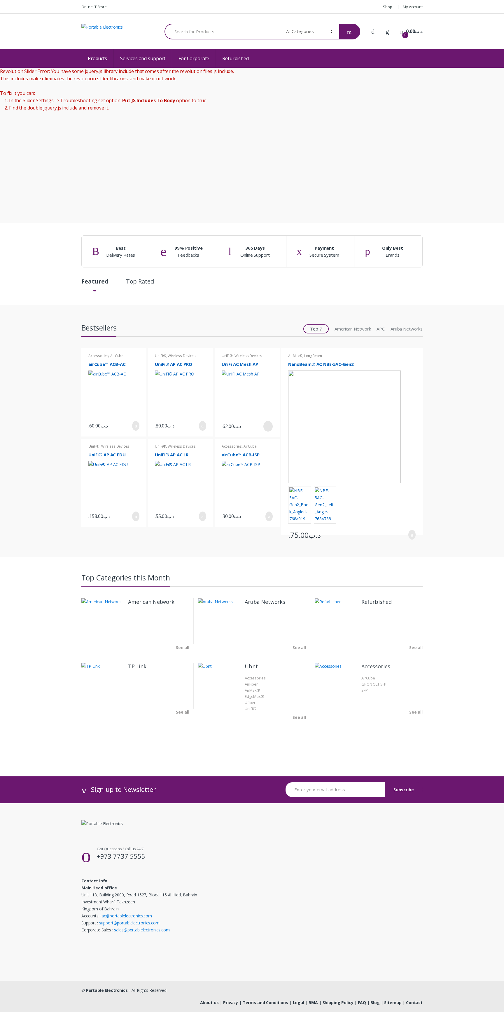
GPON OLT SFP (373, 684)
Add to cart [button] (134, 426)
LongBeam (313, 355)
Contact (414, 1002)
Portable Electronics (107, 990)
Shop (387, 6)
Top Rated (140, 282)
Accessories (98, 355)
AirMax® (295, 355)
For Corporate (193, 58)
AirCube (116, 355)
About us (209, 1002)
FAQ (362, 1002)
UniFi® (160, 355)
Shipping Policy (338, 1002)
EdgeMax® (254, 696)
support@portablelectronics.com (129, 923)
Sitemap (392, 1002)
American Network (353, 328)
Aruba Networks (407, 328)
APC (381, 328)
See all (182, 647)
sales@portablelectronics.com (141, 930)
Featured (94, 282)
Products (97, 58)
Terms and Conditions (265, 1002)
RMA (313, 1002)
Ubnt (251, 666)
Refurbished (235, 58)
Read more (267, 426)
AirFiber (251, 684)
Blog (374, 1002)
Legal (298, 1002)
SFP (364, 690)
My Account (413, 6)
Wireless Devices (182, 355)
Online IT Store (94, 6)
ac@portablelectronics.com (127, 916)
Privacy (230, 1002)
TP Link (137, 666)
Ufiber (250, 702)
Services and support (142, 58)
